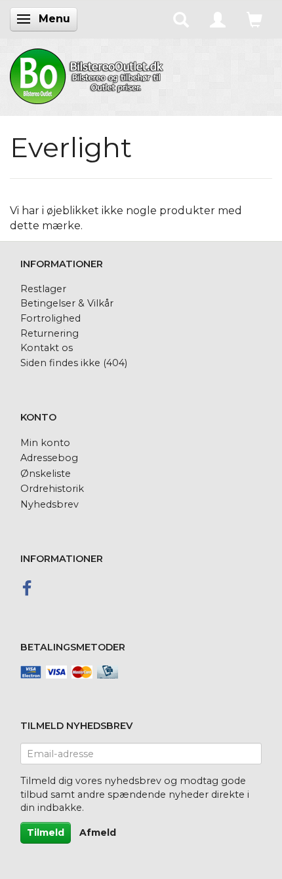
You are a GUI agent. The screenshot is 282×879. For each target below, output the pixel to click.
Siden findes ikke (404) (73, 363)
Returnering (49, 333)
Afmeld (97, 832)
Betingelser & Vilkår (66, 303)
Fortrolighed (50, 318)
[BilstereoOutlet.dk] (88, 74)
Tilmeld (45, 832)
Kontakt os (46, 348)
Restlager (43, 289)
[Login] (217, 19)
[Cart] (254, 19)
